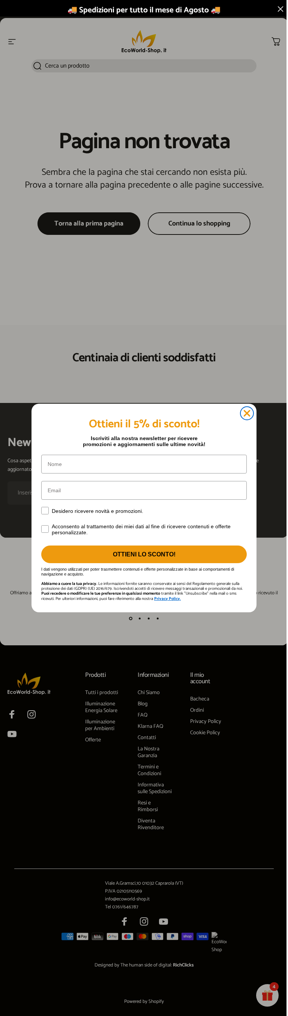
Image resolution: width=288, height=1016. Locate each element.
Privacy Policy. (167, 598)
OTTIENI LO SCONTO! (144, 554)
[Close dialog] (247, 413)
